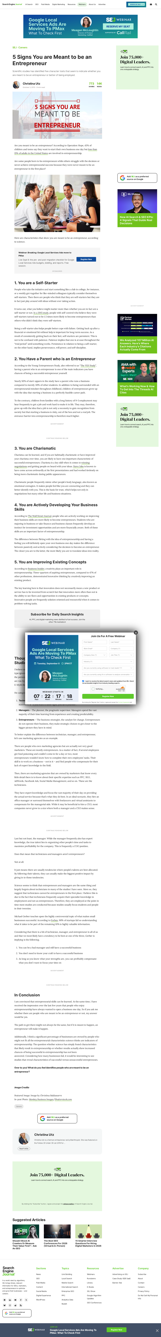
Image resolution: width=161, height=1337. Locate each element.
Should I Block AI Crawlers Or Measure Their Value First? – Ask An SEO (24, 1245)
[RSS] (21, 1305)
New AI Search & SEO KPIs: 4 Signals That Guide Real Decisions (136, 220)
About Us (92, 4)
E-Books (90, 1287)
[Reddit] (15, 1305)
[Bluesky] (4, 1305)
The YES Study (88, 365)
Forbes (54, 920)
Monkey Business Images (41, 1099)
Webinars (82, 4)
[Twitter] (26, 1300)
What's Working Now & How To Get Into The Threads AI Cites (137, 389)
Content (39, 1287)
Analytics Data (67, 1300)
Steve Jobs (78, 466)
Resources (71, 4)
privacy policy (68, 1204)
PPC (63, 1295)
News (38, 1274)
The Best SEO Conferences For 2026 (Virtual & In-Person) (55, 1243)
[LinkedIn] (10, 1300)
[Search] (156, 4)
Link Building (67, 1274)
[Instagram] (10, 1305)
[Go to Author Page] (16, 85)
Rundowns (91, 1278)
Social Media (41, 1291)
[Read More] (137, 325)
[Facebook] (21, 1300)
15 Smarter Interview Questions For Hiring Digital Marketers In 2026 (88, 1243)
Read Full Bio (23, 1149)
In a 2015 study (40, 312)
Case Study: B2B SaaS (121, 1278)
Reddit (64, 1304)
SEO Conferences (94, 1303)
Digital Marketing (58, 4)
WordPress (40, 1300)
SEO (36, 4)
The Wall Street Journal (39, 516)
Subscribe (142, 1274)
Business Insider (36, 568)
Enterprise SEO (68, 1291)
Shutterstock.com (63, 1099)
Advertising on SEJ (120, 1274)
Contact (141, 1283)
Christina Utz (31, 83)
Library (90, 1283)
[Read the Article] (25, 1231)
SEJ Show (91, 1291)
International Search (70, 1287)
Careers (19, 1106)
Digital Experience (43, 1295)
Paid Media (45, 4)
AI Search (29, 4)
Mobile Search (67, 1283)
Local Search (67, 1278)
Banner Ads (117, 1283)
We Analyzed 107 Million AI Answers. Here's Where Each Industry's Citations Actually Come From (137, 345)
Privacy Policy (143, 1291)
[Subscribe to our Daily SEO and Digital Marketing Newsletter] (150, 4)
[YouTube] (15, 1300)
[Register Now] (137, 201)
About (140, 1278)
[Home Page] (12, 4)
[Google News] (4, 1300)
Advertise (101, 4)
